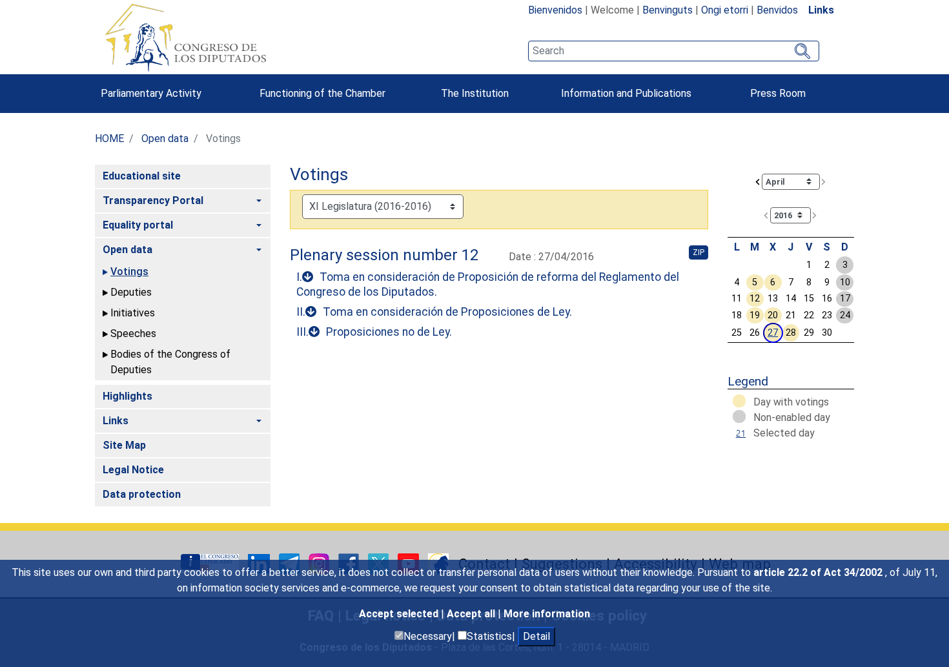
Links (821, 10)
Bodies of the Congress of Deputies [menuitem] (170, 362)
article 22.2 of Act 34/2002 (819, 572)
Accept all (472, 614)
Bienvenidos (555, 10)
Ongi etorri (724, 10)
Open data (165, 138)
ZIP (698, 252)
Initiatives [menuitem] (132, 313)
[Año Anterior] (766, 214)
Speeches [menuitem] (133, 333)
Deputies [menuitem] (131, 292)
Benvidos (777, 10)
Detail (536, 636)
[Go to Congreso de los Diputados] (185, 37)
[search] (673, 51)
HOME (109, 138)
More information (547, 614)
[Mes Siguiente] (824, 181)
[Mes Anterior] (758, 181)
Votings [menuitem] (129, 271)
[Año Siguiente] (815, 214)
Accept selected (400, 614)
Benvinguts (667, 10)
